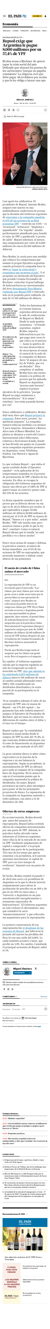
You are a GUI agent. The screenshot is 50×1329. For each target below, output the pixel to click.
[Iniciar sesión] (45, 16)
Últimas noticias (10, 1114)
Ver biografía (19, 973)
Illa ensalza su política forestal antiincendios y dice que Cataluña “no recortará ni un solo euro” (25, 1141)
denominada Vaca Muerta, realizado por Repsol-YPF (22, 290)
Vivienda (15, 31)
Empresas (6, 1009)
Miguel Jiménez (25, 100)
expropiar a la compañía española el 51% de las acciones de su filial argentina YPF (24, 220)
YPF (23, 1009)
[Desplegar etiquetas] (45, 1009)
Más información (8, 1021)
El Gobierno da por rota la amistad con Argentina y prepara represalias (10, 342)
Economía (10, 24)
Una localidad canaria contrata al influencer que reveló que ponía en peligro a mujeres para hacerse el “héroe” (25, 1126)
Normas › (44, 997)
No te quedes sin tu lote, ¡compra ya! (32, 1294)
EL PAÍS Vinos (25, 1222)
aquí (39, 1026)
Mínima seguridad (16, 1118)
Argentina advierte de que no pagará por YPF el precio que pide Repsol (10, 313)
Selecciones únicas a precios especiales (33, 1281)
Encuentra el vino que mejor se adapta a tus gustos (34, 1267)
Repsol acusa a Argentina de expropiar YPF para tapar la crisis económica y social (10, 377)
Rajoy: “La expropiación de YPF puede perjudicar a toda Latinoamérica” (10, 359)
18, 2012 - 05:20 (28, 103)
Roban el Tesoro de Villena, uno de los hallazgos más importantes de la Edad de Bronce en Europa (25, 1168)
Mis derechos (35, 31)
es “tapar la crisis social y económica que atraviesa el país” (21, 271)
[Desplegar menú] (5, 16)
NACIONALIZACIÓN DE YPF (12, 37)
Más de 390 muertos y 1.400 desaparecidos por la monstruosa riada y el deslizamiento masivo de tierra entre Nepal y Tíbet (25, 1176)
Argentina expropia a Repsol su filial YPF (9, 327)
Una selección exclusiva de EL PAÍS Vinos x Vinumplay (23, 1258)
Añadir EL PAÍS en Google (15, 116)
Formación (25, 31)
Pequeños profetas (16, 1133)
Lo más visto (8, 1154)
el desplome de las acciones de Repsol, (23, 929)
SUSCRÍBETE (37, 16)
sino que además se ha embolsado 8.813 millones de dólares (24, 674)
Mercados (6, 31)
